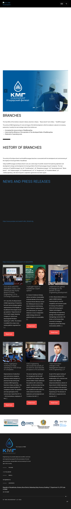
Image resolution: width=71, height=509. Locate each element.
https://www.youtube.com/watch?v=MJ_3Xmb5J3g (18, 221)
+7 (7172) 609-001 (7, 472)
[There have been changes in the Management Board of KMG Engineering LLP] (58, 352)
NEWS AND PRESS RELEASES (26, 181)
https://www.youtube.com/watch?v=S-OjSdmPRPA (18, 262)
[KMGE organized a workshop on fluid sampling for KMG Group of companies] (13, 352)
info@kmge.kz (7, 479)
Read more (9, 334)
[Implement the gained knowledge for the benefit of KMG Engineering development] (58, 275)
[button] (34, 107)
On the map (6, 492)
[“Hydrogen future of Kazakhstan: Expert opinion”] (35, 275)
